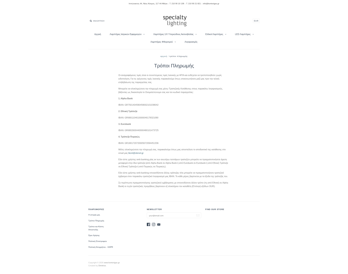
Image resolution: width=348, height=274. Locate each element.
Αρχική (97, 34)
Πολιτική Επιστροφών (97, 241)
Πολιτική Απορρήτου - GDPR (100, 247)
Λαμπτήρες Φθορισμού (161, 42)
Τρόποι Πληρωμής (96, 221)
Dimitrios (102, 265)
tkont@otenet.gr (136, 153)
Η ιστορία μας (94, 215)
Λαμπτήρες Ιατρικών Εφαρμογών (126, 34)
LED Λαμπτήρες (243, 34)
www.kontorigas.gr (112, 262)
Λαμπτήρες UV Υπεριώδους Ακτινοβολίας (173, 34)
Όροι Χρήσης (94, 235)
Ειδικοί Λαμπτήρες (214, 34)
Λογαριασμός (191, 42)
